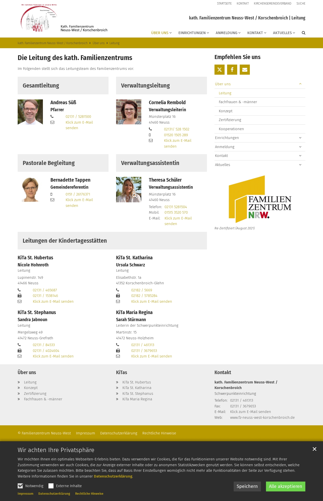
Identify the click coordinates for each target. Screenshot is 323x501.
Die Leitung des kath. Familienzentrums (75, 57)
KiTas (121, 372)
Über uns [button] (159, 33)
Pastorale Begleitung (49, 162)
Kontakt (222, 372)
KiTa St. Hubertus (35, 258)
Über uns (99, 43)
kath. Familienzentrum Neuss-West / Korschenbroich (53, 43)
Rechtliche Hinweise (89, 493)
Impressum (25, 493)
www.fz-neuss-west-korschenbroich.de (262, 417)
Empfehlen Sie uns (237, 57)
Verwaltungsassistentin (150, 162)
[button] (300, 33)
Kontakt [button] (255, 33)
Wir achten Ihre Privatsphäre (56, 450)
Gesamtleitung (41, 85)
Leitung (114, 43)
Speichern (247, 486)
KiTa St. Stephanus (37, 312)
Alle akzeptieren (285, 486)
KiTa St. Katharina (134, 258)
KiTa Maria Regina (134, 312)
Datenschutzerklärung (113, 476)
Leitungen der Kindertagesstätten (65, 240)
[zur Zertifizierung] (259, 199)
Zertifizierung (230, 120)
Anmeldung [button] (226, 33)
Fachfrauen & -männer (238, 102)
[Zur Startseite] (63, 18)
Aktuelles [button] (282, 33)
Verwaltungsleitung (145, 85)
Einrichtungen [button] (192, 33)
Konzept (225, 111)
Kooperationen (231, 129)
